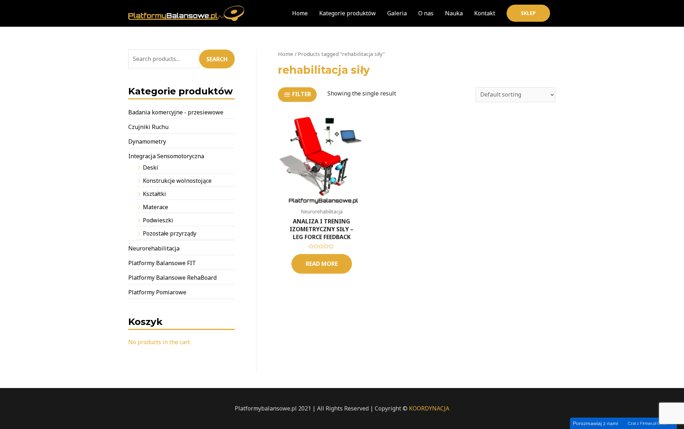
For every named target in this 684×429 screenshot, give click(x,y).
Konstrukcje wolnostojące (177, 181)
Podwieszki (158, 220)
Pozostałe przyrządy (169, 233)
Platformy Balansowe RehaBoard (172, 277)
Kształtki (154, 194)
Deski (150, 167)
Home (285, 53)
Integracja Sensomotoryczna (166, 156)
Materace (155, 207)
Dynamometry (147, 141)
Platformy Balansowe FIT (162, 263)
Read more (322, 264)
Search (217, 59)
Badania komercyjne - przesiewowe (175, 112)
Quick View (322, 197)
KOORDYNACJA (429, 408)
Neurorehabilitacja (154, 248)
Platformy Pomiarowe (157, 292)
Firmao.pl (648, 423)
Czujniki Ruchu (148, 127)
